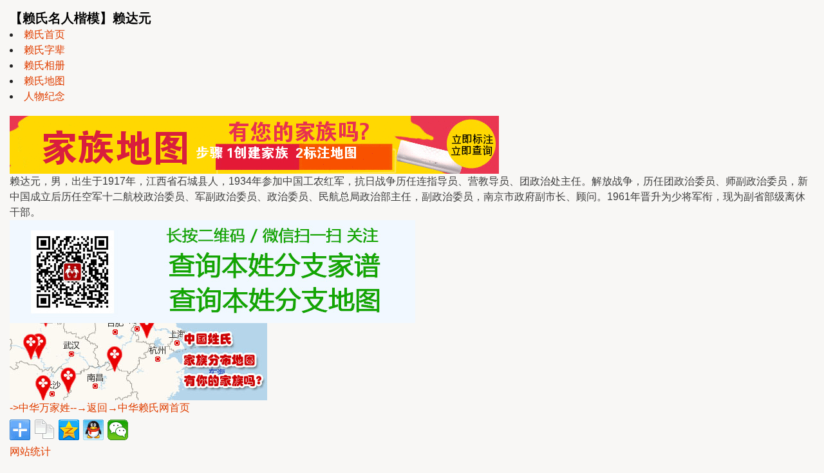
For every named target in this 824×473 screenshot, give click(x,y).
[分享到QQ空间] (69, 430)
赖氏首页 (44, 34)
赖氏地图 (44, 80)
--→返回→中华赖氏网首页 (130, 407)
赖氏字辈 (44, 49)
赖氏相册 (44, 65)
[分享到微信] (118, 430)
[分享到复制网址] (44, 430)
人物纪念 (44, 96)
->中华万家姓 (40, 407)
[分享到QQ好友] (93, 430)
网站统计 (30, 451)
